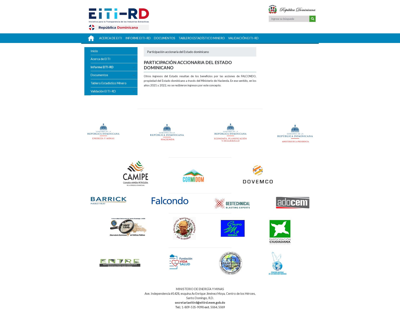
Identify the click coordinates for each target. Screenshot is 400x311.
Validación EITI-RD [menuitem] (243, 38)
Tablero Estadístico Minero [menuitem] (202, 38)
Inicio (94, 51)
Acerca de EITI (100, 59)
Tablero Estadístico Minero (108, 83)
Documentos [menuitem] (164, 38)
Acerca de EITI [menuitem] (110, 38)
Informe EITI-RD (102, 67)
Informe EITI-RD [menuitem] (138, 38)
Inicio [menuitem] (91, 38)
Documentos (99, 75)
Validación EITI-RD (103, 91)
